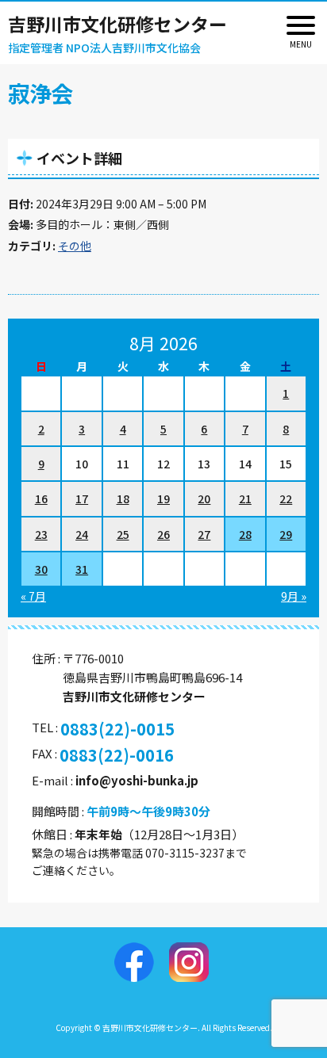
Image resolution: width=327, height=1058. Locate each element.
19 (163, 498)
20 (204, 498)
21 (245, 498)
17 (81, 498)
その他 (74, 246)
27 (204, 534)
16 (41, 498)
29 (285, 534)
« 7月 (33, 596)
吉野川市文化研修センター (117, 23)
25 (123, 534)
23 (41, 534)
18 (123, 498)
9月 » (293, 596)
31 (81, 569)
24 (81, 534)
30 (41, 569)
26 (163, 534)
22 (285, 498)
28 (245, 534)
